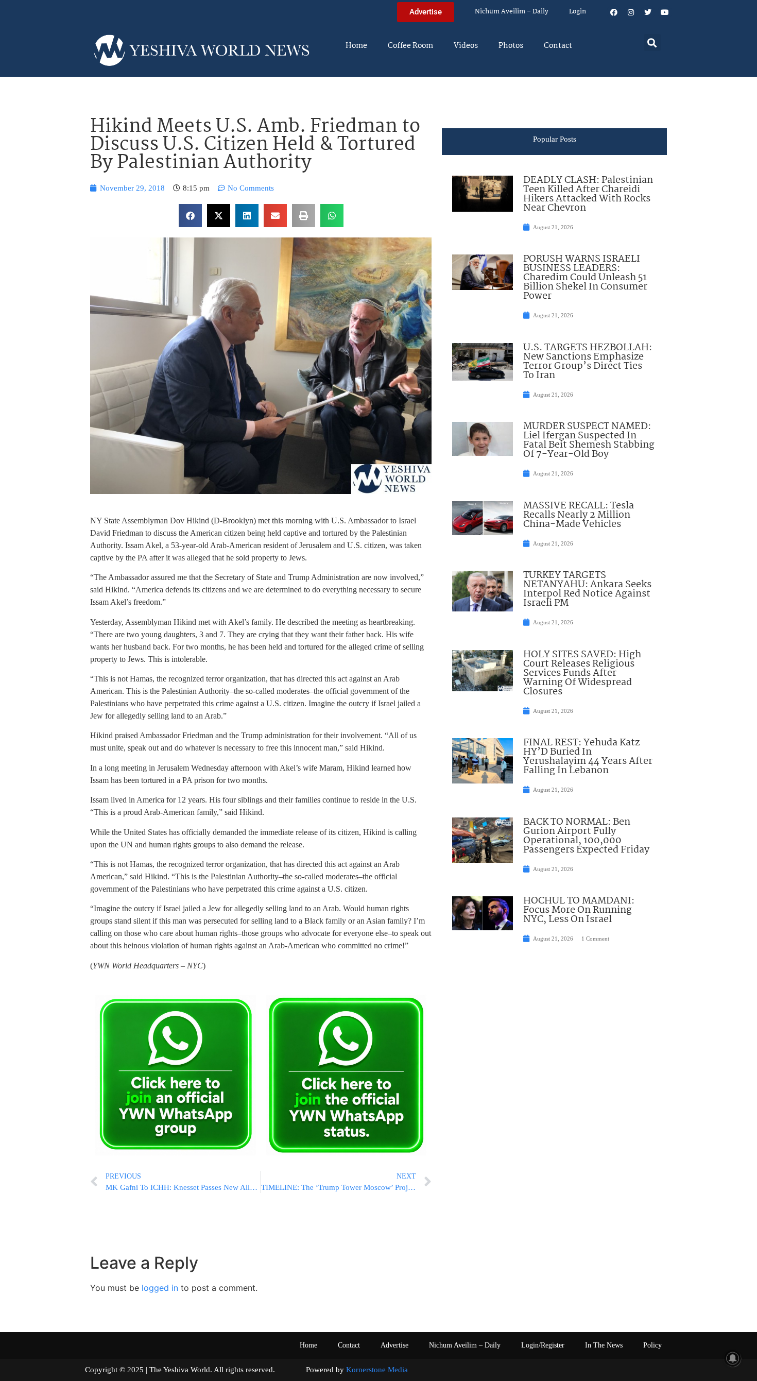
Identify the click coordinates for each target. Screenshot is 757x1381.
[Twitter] (648, 12)
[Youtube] (665, 12)
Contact (558, 46)
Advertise (394, 1345)
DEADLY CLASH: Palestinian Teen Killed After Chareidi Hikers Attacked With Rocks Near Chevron (588, 194)
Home (356, 46)
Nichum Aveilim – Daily (511, 11)
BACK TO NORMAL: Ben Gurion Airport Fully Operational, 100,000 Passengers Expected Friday (586, 836)
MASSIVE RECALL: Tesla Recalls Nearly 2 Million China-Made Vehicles (578, 515)
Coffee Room (410, 46)
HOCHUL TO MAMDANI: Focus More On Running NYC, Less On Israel (578, 910)
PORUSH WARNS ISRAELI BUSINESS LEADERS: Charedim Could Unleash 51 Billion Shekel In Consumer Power (585, 277)
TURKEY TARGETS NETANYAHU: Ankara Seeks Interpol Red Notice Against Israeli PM (587, 589)
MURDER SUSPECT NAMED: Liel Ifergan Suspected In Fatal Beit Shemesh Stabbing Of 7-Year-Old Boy (589, 440)
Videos (466, 46)
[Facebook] (614, 12)
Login (577, 11)
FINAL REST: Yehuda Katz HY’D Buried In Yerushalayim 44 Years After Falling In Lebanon (587, 756)
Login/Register (542, 1345)
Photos (510, 46)
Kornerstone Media (377, 1370)
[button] (652, 42)
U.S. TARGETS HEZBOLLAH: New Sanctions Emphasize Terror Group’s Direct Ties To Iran (587, 361)
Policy (652, 1345)
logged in (160, 1288)
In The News (604, 1345)
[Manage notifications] (733, 1358)
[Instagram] (631, 12)
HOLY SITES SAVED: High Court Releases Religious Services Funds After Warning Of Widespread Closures (582, 673)
